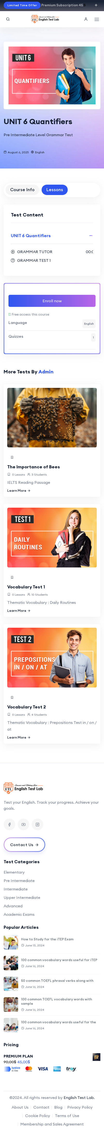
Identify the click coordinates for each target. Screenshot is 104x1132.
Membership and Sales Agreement (52, 1124)
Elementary (14, 872)
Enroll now (52, 300)
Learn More (16, 490)
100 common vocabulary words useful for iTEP (59, 960)
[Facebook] (9, 824)
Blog (58, 1107)
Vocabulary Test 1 (26, 587)
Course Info (22, 189)
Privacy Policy (80, 1107)
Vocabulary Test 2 (26, 707)
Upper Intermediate (22, 897)
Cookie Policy (37, 1115)
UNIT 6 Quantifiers (31, 235)
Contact (41, 1107)
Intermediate (16, 889)
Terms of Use (67, 1115)
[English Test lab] (45, 19)
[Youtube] (23, 824)
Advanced (13, 905)
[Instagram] (37, 824)
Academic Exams (19, 914)
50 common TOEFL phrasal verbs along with (57, 980)
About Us (20, 1107)
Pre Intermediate (19, 880)
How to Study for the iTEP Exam (47, 939)
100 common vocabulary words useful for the (58, 1022)
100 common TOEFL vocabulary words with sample (56, 1001)
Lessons (54, 189)
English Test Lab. (79, 1097)
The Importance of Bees (33, 467)
